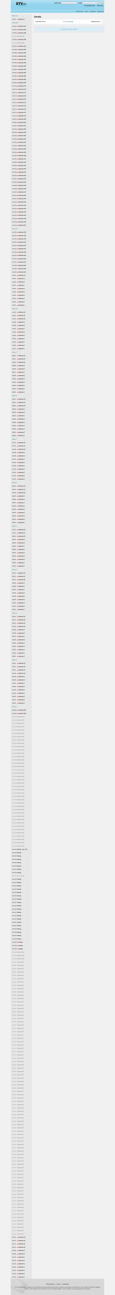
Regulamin (66, 1284)
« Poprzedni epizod (40, 21)
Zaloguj (100, 3)
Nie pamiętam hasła (89, 5)
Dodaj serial (100, 11)
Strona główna (50, 1284)
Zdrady (37, 16)
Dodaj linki (93, 11)
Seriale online (21, 5)
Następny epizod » (96, 21)
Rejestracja (100, 5)
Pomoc (87, 11)
